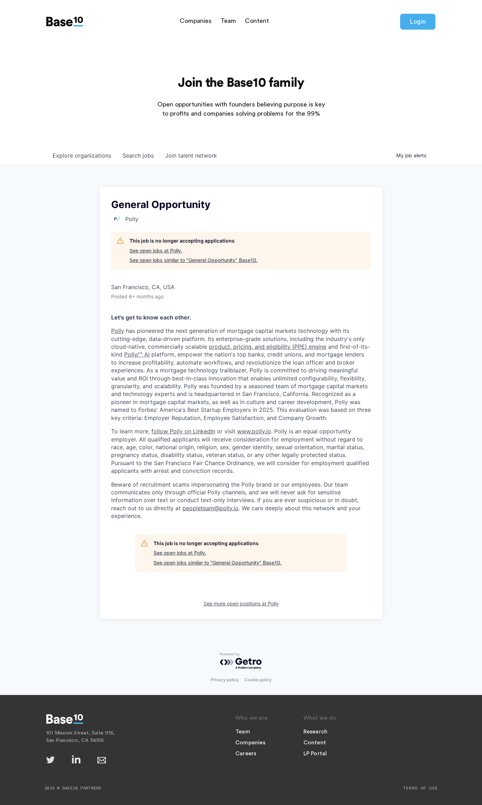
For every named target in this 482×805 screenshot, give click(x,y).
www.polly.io (254, 431)
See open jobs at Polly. (155, 251)
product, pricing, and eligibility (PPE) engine (267, 346)
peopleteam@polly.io (210, 508)
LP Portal (315, 753)
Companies (196, 21)
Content (257, 21)
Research (315, 731)
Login (418, 21)
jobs (138, 155)
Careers (245, 753)
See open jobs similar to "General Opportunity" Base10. (193, 260)
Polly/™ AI (137, 354)
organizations (82, 155)
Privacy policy (225, 679)
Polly (117, 330)
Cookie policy (258, 679)
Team (228, 21)
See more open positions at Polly (241, 603)
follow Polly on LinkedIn (183, 431)
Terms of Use (420, 788)
